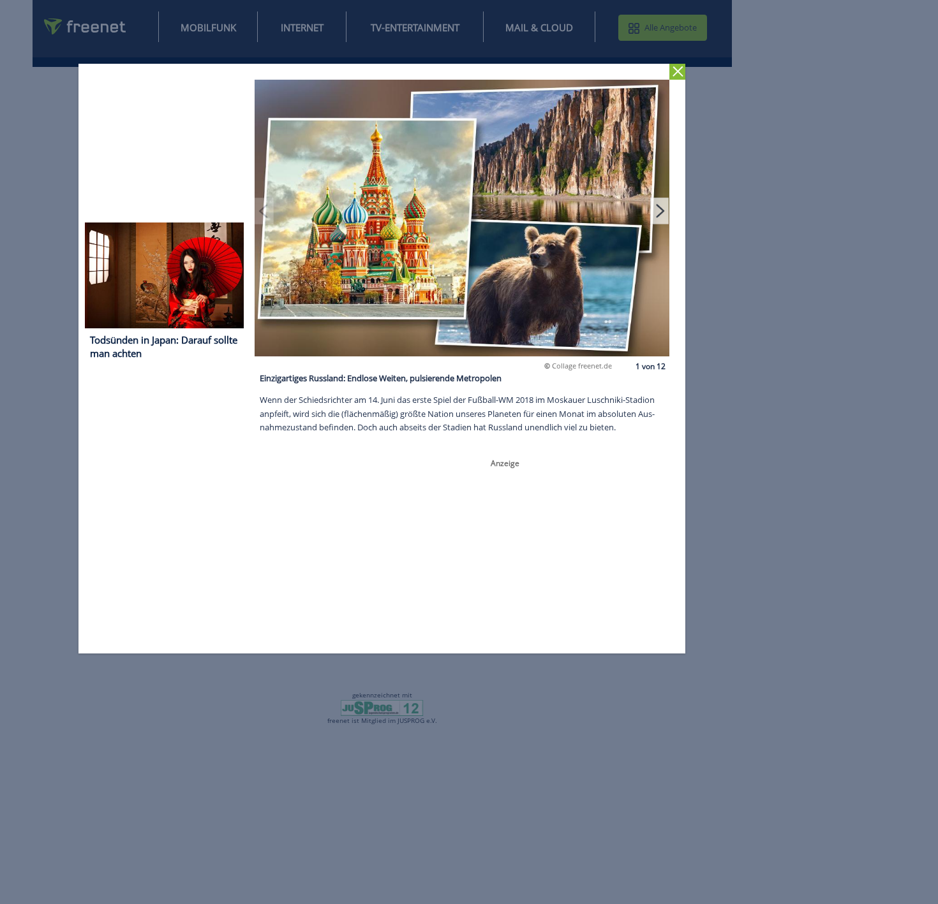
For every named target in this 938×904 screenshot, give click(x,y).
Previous (264, 211)
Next (659, 211)
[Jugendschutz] (382, 707)
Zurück (678, 72)
